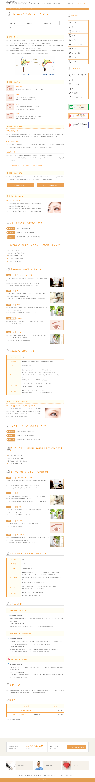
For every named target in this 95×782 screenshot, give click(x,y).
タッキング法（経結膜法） (20, 714)
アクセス (56, 775)
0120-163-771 (37, 746)
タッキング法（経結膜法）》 (50, 185)
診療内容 (43, 3)
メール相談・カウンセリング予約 (76, 747)
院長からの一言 (47, 23)
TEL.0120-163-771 (82, 3)
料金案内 (49, 3)
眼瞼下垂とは (12, 23)
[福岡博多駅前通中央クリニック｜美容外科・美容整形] (18, 2)
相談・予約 (70, 3)
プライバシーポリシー (65, 775)
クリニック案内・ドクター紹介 (59, 3)
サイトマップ (74, 775)
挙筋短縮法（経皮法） (27, 710)
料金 (11, 27)
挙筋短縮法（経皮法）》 (20, 185)
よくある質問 (29, 23)
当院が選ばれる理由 (35, 3)
